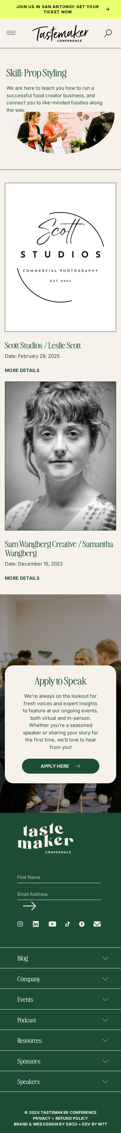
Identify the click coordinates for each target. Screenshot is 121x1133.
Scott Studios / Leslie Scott (43, 344)
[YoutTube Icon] (52, 924)
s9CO (72, 1124)
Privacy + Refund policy (60, 1118)
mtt (102, 1124)
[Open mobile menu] (12, 33)
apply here (55, 766)
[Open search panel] (108, 33)
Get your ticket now (71, 9)
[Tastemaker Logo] (60, 33)
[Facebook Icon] (82, 924)
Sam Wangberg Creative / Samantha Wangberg (59, 548)
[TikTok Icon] (67, 924)
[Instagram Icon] (20, 924)
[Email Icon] (97, 924)
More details (22, 370)
